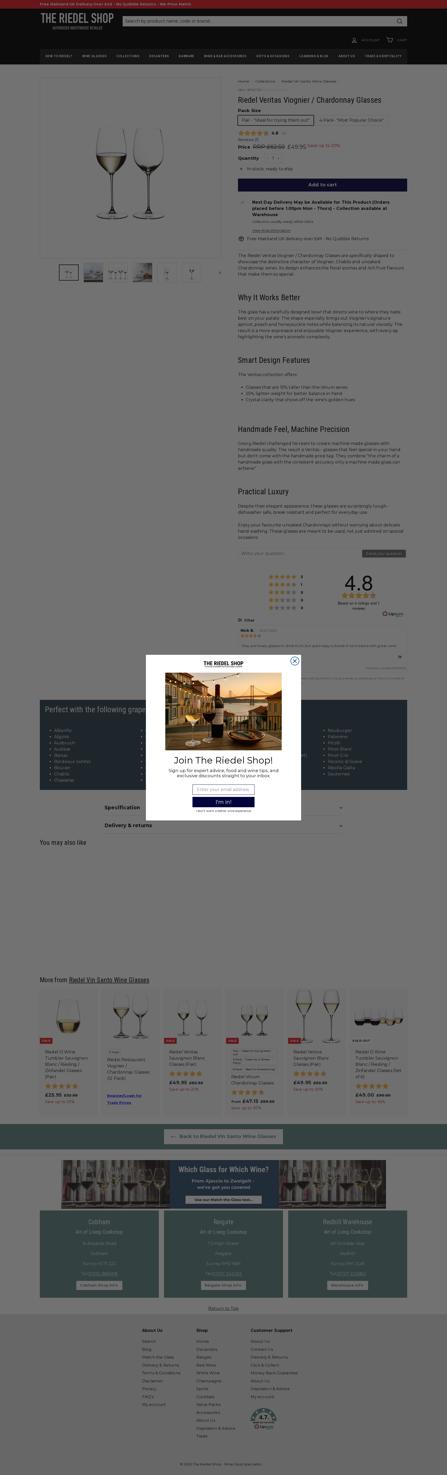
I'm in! (223, 802)
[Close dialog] (295, 661)
